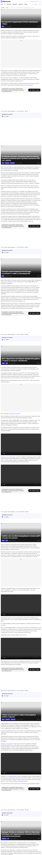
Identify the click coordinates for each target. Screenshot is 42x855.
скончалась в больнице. (22, 781)
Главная (2, 7)
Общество (9, 4)
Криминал (15, 4)
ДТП (2, 4)
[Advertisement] (21, 100)
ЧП (4, 4)
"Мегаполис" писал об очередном (11, 661)
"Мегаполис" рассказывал (11, 303)
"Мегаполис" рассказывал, (11, 191)
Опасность (20, 4)
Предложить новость (34, 1)
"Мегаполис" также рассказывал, (8, 457)
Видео (25, 4)
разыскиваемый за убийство (15, 776)
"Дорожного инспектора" (15, 413)
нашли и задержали (28, 85)
